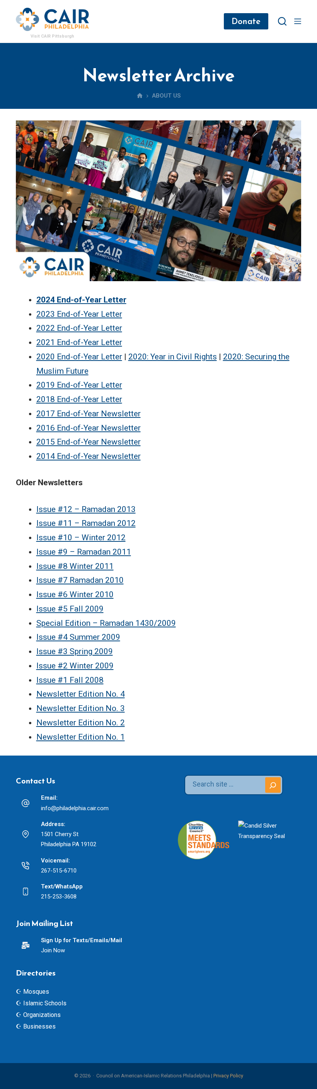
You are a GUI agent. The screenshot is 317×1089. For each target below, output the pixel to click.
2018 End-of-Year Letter (79, 399)
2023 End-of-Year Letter (79, 314)
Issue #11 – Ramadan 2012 (86, 523)
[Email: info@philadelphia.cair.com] (25, 803)
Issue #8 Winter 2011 (75, 566)
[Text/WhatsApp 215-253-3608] (25, 891)
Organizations (42, 1015)
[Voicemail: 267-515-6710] (25, 865)
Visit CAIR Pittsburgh (52, 36)
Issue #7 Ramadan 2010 (80, 580)
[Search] (282, 21)
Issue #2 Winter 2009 (75, 665)
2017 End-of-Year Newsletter (88, 413)
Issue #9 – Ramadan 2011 (83, 552)
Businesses (39, 1026)
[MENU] (297, 21)
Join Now (53, 950)
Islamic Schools (44, 1003)
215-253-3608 (59, 896)
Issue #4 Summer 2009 (78, 637)
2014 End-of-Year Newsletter (88, 456)
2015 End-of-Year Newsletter (88, 442)
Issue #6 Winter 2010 (75, 594)
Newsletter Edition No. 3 (80, 708)
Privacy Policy (228, 1076)
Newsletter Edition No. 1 (80, 737)
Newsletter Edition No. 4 (80, 694)
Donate (246, 21)
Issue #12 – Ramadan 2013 (86, 509)
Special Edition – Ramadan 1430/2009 (106, 623)
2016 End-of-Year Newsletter (88, 428)
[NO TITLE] (140, 96)
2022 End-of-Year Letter (79, 328)
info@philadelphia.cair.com (75, 808)
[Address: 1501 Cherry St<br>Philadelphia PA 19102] (25, 834)
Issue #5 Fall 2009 (70, 608)
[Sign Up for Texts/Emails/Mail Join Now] (25, 945)
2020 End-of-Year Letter (79, 356)
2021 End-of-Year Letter (79, 342)
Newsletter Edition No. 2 (80, 722)
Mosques (36, 991)
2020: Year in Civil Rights (172, 356)
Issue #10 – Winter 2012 (81, 537)
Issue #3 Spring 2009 (74, 651)
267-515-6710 (59, 870)
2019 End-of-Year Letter (79, 385)
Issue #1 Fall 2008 (70, 680)
